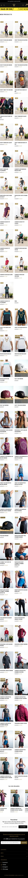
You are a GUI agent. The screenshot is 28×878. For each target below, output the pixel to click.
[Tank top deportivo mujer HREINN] (6, 472)
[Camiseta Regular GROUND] (21, 264)
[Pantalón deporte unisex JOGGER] (21, 607)
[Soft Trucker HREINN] (21, 394)
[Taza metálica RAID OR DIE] (21, 79)
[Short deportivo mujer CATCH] (21, 765)
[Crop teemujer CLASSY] (21, 105)
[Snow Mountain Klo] (6, 343)
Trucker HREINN (4, 535)
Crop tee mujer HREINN (6, 40)
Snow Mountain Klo (5, 353)
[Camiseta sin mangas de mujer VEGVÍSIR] (21, 446)
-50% (16, 71)
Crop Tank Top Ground (6, 90)
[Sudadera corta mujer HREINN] (6, 633)
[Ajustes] (23, 5)
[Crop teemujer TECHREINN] (6, 158)
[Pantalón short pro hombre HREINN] (21, 525)
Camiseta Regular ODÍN (6, 274)
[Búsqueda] (4, 5)
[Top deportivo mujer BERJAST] (6, 739)
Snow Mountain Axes (20, 353)
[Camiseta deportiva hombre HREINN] (6, 713)
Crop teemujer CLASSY (20, 116)
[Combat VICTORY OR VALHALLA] (6, 551)
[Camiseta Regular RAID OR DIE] (21, 237)
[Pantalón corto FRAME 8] (21, 185)
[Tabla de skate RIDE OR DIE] (6, 105)
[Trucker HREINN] (6, 525)
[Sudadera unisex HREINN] (21, 633)
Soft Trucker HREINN (20, 405)
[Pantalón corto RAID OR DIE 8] (6, 185)
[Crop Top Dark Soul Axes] (6, 317)
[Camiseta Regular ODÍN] (6, 264)
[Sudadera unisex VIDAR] (21, 713)
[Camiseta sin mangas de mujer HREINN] (6, 446)
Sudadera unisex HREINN (21, 644)
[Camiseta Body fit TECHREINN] (6, 290)
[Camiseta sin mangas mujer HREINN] (21, 498)
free (16, 301)
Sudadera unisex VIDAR (21, 723)
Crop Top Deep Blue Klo (21, 327)
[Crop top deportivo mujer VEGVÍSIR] (21, 472)
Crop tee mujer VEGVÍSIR (21, 40)
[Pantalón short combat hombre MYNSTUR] (21, 551)
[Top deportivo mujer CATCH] (6, 607)
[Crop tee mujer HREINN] (6, 29)
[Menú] (1, 5)
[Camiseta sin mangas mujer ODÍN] (21, 158)
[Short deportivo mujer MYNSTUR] (21, 579)
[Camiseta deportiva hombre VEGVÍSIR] (21, 660)
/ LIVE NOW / (13, 9)
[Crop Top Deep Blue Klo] (21, 317)
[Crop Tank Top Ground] (6, 79)
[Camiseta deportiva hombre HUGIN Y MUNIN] (21, 686)
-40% (2, 22)
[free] (21, 290)
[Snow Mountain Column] (6, 368)
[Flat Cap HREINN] (21, 368)
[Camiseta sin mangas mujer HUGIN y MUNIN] (6, 498)
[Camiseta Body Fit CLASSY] (6, 211)
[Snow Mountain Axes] (21, 343)
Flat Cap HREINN (19, 378)
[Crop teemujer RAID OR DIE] (21, 132)
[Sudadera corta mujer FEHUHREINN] (6, 419)
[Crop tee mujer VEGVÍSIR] (21, 29)
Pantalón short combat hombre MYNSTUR (19, 563)
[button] (25, 5)
